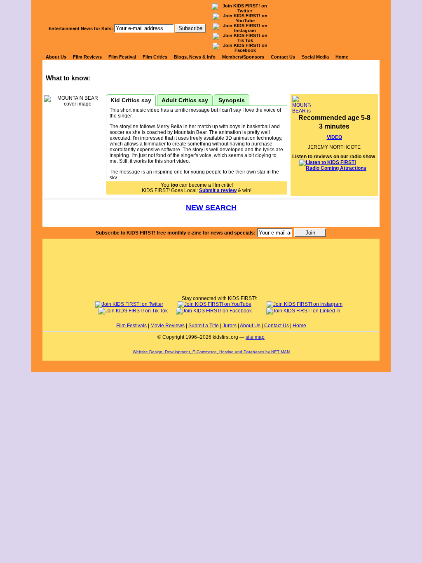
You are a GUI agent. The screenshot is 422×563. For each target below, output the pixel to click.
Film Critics (155, 56)
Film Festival (122, 56)
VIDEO (334, 137)
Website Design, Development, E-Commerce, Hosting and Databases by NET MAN (211, 352)
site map (255, 337)
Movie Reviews (167, 325)
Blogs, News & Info (195, 56)
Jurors (230, 325)
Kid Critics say (130, 100)
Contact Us (283, 56)
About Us (56, 56)
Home (341, 56)
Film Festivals (131, 325)
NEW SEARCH (211, 208)
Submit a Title (203, 325)
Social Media (315, 56)
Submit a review (218, 190)
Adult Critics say (185, 100)
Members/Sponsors (243, 56)
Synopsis (231, 100)
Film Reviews (87, 56)
